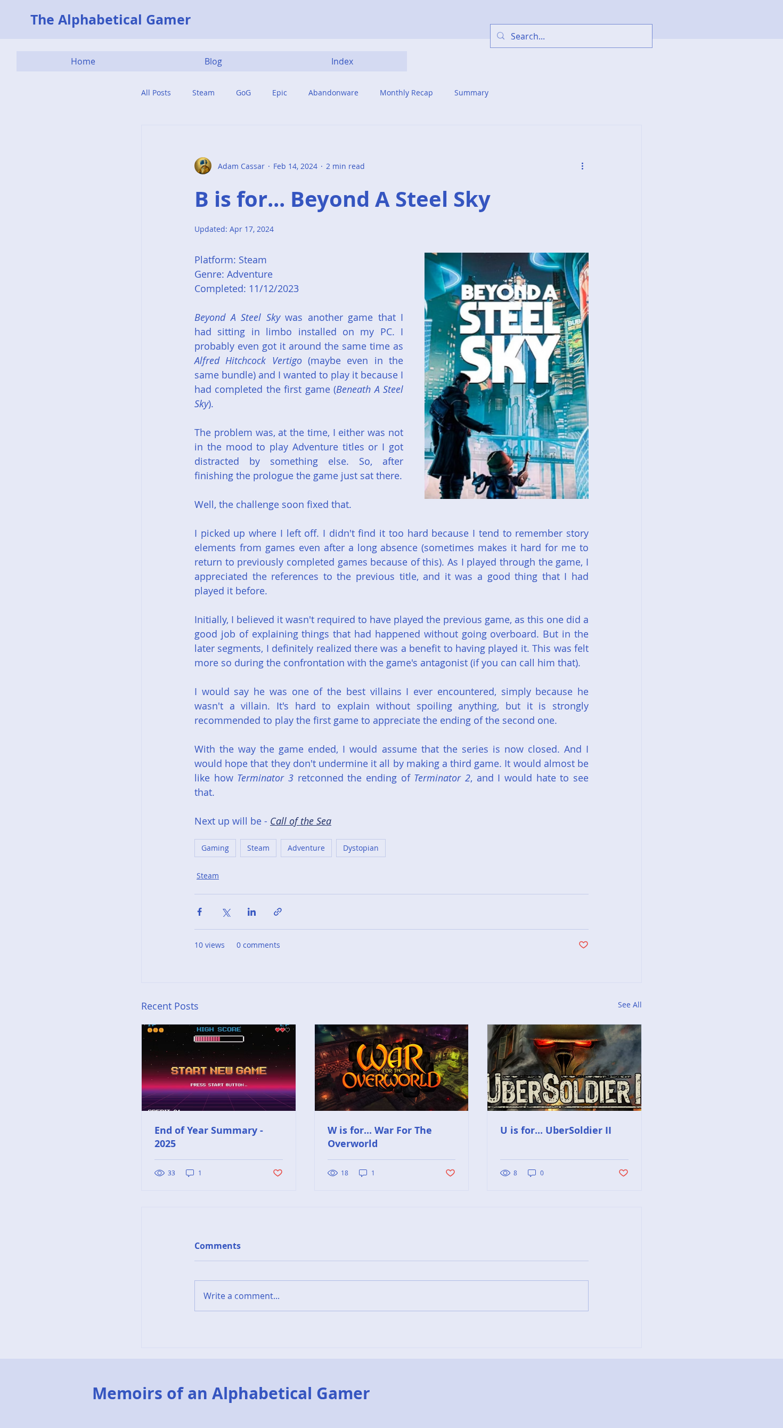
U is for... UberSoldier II (555, 1130)
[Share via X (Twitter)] (226, 912)
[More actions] (582, 165)
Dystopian (361, 848)
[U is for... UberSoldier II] (564, 1067)
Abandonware (333, 92)
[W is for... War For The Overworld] (392, 1067)
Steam (203, 92)
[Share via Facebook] (199, 912)
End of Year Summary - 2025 (208, 1137)
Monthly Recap (406, 92)
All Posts (156, 92)
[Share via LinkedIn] (252, 912)
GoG (243, 92)
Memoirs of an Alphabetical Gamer (231, 1393)
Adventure (306, 848)
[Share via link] (278, 912)
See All (630, 1004)
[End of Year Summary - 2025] (219, 1067)
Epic (279, 92)
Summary (471, 92)
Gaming (215, 848)
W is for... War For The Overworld (380, 1137)
